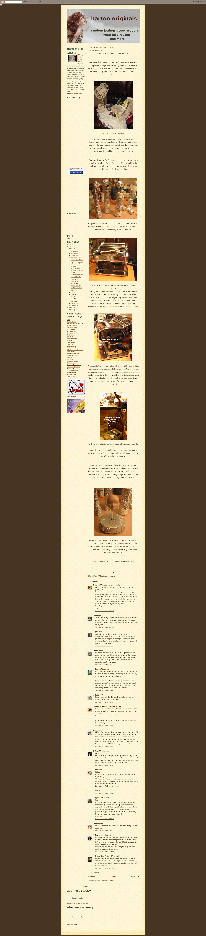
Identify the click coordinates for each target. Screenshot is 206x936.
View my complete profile (74, 93)
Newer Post (91, 876)
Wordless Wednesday (77, 274)
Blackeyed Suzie (72, 327)
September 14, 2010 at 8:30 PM (104, 702)
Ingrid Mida (99, 751)
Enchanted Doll (71, 331)
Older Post (135, 876)
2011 (70, 246)
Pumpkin (73, 266)
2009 (70, 307)
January (73, 305)
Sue (81, 55)
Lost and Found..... (76, 277)
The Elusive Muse (72, 370)
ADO (68, 320)
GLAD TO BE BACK (76, 288)
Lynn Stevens (100, 798)
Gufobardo (70, 336)
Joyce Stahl (70, 344)
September (74, 257)
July (72, 292)
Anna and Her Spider (77, 260)
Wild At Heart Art (72, 372)
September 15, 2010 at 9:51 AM (104, 765)
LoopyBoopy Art (71, 351)
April (72, 299)
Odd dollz (70, 357)
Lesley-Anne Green (73, 348)
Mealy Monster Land (73, 353)
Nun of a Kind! (100, 835)
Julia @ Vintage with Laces (105, 585)
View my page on (77, 903)
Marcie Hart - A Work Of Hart (105, 856)
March (73, 301)
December (74, 251)
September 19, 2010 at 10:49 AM (104, 851)
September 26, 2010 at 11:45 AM (104, 868)
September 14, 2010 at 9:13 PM (104, 725)
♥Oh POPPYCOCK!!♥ (77, 283)
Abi (96, 615)
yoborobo (98, 730)
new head (94, 576)
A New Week (74, 279)
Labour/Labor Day (76, 285)
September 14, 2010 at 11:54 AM (104, 611)
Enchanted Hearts (72, 333)
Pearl (97, 695)
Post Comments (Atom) (105, 881)
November (74, 253)
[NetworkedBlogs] (76, 168)
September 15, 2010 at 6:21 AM (104, 746)
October (73, 255)
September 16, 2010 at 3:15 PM (104, 830)
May (72, 296)
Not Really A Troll (75, 281)
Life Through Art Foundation (75, 350)
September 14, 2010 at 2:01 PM (104, 664)
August (73, 290)
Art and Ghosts (71, 321)
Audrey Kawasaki (72, 325)
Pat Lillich (70, 359)
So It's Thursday (75, 268)
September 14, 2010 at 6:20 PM (104, 690)
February (74, 303)
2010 (70, 249)
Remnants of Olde (72, 361)
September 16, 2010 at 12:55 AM (104, 819)
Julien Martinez (71, 346)
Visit (73, 924)
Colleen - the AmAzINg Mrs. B (106, 706)
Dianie (97, 770)
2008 (70, 310)
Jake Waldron (71, 342)
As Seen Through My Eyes (75, 323)
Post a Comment (94, 872)
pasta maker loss (103, 576)
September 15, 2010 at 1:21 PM (104, 793)
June (72, 294)
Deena (97, 650)
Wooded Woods (71, 374)
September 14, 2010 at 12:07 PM (104, 627)
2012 (70, 244)
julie (96, 632)
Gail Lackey (70, 335)
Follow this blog (76, 172)
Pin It (68, 238)
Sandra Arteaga (71, 363)
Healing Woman (101, 669)
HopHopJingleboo (72, 338)
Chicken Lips (71, 329)
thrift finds (112, 576)
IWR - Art (69, 340)
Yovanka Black (71, 376)
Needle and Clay (72, 355)
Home (113, 876)
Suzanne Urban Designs (74, 365)
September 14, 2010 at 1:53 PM (104, 646)
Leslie (97, 823)
